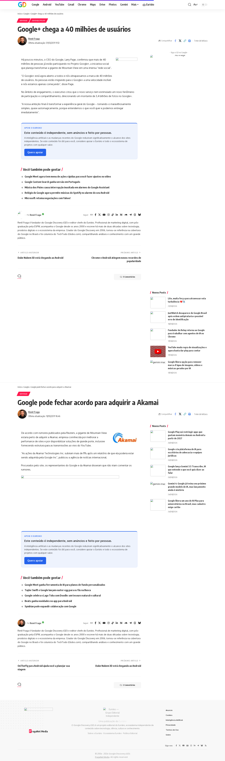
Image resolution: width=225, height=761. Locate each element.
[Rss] (205, 745)
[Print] (189, 40)
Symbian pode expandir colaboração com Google (50, 606)
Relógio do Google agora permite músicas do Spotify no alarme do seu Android (67, 192)
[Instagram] (108, 215)
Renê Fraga (34, 38)
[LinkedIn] (116, 215)
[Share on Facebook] (175, 40)
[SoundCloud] (126, 215)
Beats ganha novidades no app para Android (48, 601)
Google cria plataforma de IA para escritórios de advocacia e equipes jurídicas (185, 452)
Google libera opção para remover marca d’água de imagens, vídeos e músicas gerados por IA (185, 365)
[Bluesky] (139, 215)
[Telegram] (130, 215)
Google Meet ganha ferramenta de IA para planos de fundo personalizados (65, 584)
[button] (189, 4)
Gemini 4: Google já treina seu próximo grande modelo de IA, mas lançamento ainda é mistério (187, 486)
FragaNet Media (102, 757)
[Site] (91, 215)
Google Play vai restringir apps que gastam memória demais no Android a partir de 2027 (186, 435)
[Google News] (187, 745)
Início (20, 13)
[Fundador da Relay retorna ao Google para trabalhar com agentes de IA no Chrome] (158, 334)
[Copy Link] (185, 40)
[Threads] (134, 215)
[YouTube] (104, 215)
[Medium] (121, 215)
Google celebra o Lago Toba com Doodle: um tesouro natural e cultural (63, 595)
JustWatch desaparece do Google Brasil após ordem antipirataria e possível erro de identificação (187, 316)
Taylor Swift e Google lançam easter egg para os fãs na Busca (58, 590)
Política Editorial (130, 733)
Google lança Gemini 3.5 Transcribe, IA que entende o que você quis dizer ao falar (187, 469)
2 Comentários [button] (129, 685)
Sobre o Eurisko (95, 733)
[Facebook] (95, 215)
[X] (99, 215)
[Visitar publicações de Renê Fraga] (22, 40)
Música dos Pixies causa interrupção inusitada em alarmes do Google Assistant (67, 187)
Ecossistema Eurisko (112, 733)
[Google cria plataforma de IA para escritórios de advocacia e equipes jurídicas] (158, 453)
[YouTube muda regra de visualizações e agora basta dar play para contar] (158, 351)
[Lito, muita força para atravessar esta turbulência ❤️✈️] (158, 302)
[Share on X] (180, 40)
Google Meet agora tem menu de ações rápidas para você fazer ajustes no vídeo (68, 176)
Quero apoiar (35, 152)
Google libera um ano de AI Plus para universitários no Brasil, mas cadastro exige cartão (187, 503)
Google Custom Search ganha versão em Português (52, 181)
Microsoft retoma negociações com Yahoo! (48, 198)
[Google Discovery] (22, 4)
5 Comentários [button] (129, 277)
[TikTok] (112, 215)
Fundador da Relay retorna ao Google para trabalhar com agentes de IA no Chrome (186, 333)
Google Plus (38, 20)
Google (26, 13)
